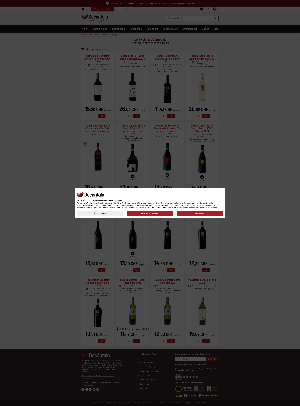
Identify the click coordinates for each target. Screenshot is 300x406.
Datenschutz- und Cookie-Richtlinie (203, 207)
